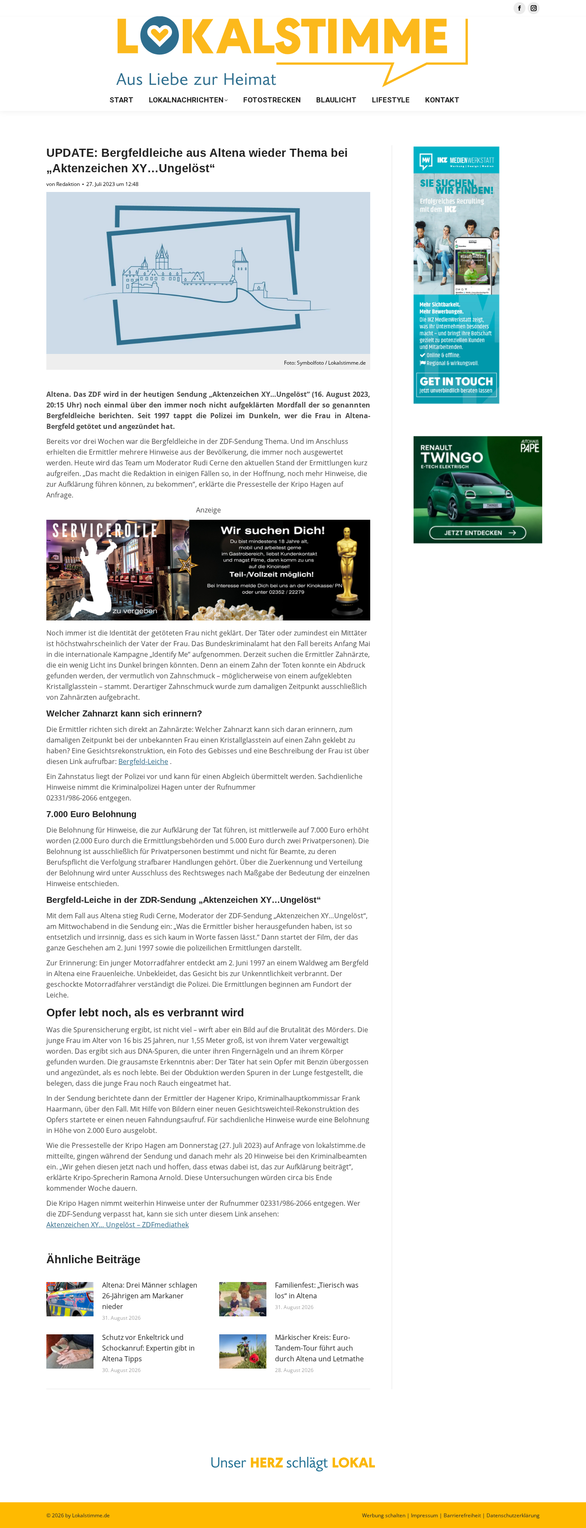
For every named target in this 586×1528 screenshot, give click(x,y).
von (63, 184)
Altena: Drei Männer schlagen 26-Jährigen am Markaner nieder (149, 1295)
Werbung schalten (383, 1515)
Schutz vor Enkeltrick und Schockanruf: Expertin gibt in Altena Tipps (148, 1348)
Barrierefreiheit (462, 1515)
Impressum (424, 1515)
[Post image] (70, 1299)
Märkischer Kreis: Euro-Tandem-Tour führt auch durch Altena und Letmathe (319, 1348)
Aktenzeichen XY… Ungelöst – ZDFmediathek (117, 1224)
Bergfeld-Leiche (143, 761)
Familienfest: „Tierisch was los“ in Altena (317, 1290)
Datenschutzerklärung (513, 1515)
